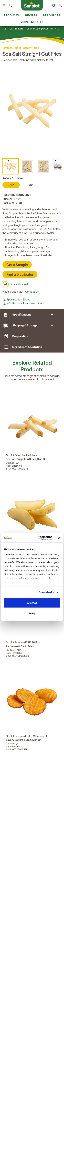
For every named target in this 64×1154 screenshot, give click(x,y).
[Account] (60, 5)
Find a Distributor (19, 274)
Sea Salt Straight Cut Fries (40, 28)
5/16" (11, 185)
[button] (32, 111)
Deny (32, 613)
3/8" (30, 185)
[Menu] (4, 5)
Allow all (32, 602)
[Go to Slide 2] (27, 166)
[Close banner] (59, 538)
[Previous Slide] (8, 161)
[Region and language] (54, 5)
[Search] (10, 5)
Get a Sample (17, 265)
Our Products (16, 28)
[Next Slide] (55, 161)
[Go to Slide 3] (44, 166)
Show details (46, 592)
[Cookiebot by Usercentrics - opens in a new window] (39, 538)
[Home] (4, 28)
